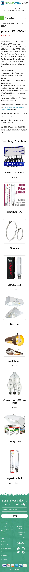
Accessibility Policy (21, 533)
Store (7, 8)
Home (2, 8)
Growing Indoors (11, 10)
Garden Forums (7, 548)
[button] (2, 3)
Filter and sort (10, 18)
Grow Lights (14, 8)
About (4, 541)
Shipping (5, 555)
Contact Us (6, 544)
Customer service (7, 552)
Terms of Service (20, 527)
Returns (5, 559)
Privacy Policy (22, 538)
